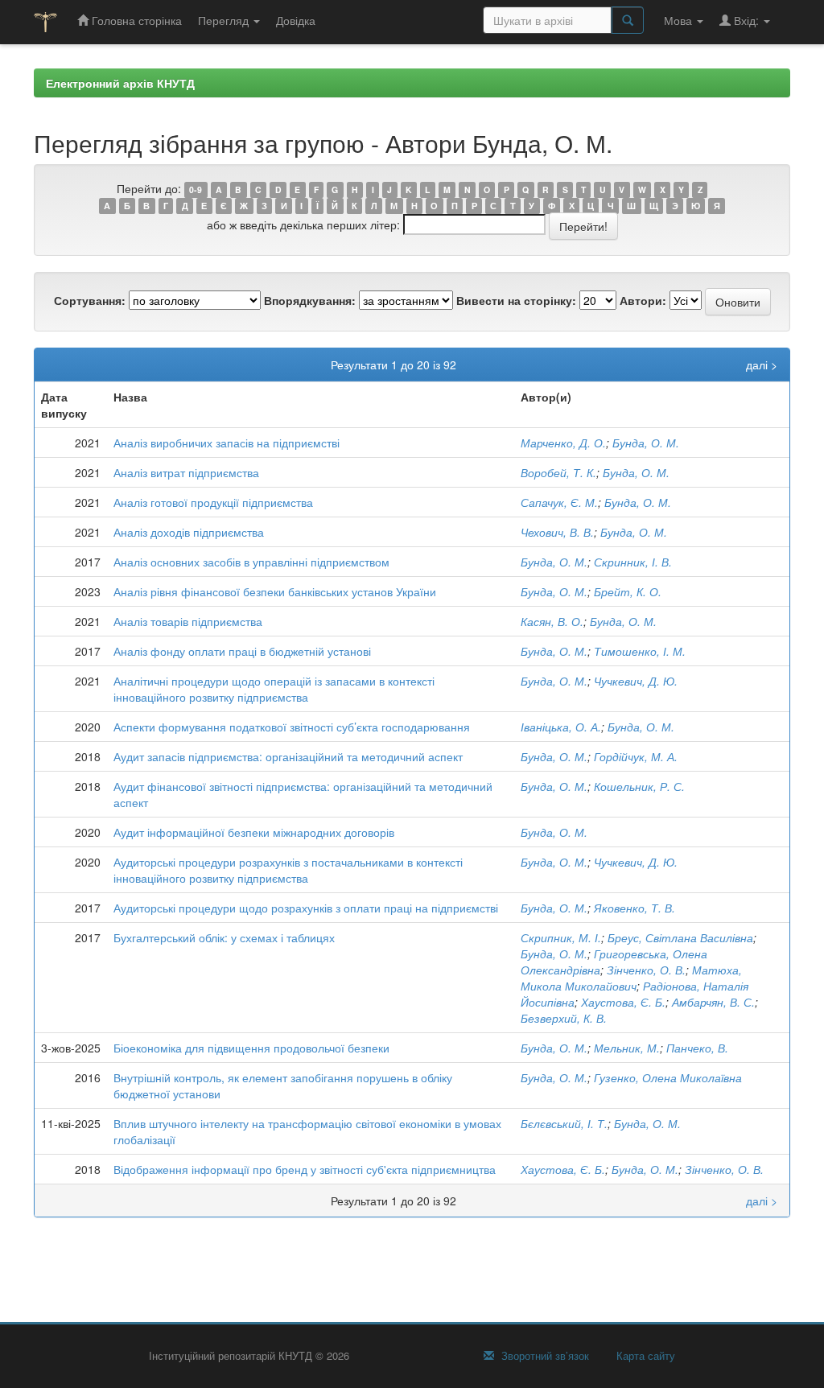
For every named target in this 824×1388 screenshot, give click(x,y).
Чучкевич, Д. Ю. (636, 681)
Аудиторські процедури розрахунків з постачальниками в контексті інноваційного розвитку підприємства (288, 870)
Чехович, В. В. (557, 532)
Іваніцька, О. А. (561, 727)
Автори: (643, 300)
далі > (761, 364)
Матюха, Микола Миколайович (631, 978)
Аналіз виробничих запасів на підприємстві (226, 443)
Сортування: (90, 300)
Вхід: (746, 20)
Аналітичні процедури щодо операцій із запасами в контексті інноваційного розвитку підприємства (274, 689)
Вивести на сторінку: (516, 300)
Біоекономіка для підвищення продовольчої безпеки (251, 1048)
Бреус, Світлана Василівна (680, 937)
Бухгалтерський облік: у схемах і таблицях (224, 937)
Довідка (295, 20)
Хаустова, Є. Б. (623, 1002)
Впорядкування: (310, 300)
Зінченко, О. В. (646, 970)
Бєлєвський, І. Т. (564, 1123)
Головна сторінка (135, 20)
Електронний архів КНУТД (120, 83)
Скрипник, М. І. (561, 937)
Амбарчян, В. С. (713, 1002)
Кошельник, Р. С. (639, 786)
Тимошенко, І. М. (640, 651)
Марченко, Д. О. (563, 443)
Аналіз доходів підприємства (188, 532)
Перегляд (225, 20)
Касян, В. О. (552, 621)
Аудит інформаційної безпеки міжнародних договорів (253, 832)
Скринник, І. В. (633, 562)
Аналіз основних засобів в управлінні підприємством (251, 562)
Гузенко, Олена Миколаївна (668, 1077)
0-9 (195, 189)
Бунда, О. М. (645, 443)
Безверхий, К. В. (564, 1018)
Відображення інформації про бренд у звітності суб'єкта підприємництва (304, 1169)
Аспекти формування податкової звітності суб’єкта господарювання (291, 727)
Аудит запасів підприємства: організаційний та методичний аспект (288, 756)
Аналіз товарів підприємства (187, 621)
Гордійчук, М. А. (636, 756)
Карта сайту (644, 1356)
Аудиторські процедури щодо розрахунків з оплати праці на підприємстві (305, 908)
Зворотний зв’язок (543, 1356)
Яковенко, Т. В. (634, 908)
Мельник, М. (627, 1048)
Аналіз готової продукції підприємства (213, 502)
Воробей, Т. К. (558, 472)
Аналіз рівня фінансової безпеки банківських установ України (274, 591)
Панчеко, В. (697, 1048)
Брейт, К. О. (627, 591)
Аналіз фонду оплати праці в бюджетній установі (242, 651)
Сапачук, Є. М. (559, 502)
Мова (679, 20)
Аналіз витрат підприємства (186, 472)
